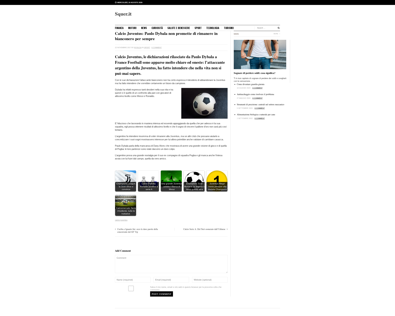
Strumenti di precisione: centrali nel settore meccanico (260, 104)
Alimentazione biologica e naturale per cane (256, 114)
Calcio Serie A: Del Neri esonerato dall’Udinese (204, 229)
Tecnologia (212, 27)
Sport (198, 27)
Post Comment (161, 294)
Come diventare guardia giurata (250, 84)
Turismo (229, 27)
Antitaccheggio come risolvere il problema (255, 94)
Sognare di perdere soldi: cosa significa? (254, 73)
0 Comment (157, 47)
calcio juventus (121, 220)
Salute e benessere (178, 27)
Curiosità (157, 27)
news (144, 27)
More (276, 34)
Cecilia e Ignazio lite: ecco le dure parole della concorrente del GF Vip (137, 230)
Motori (132, 27)
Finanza (119, 27)
